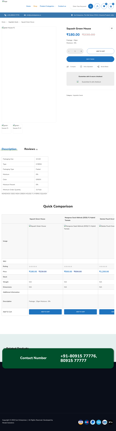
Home (3, 22)
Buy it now (90, 59)
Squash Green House (37, 219)
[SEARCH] (90, 6)
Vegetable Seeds (13, 22)
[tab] (11, 149)
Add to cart (100, 51)
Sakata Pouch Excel (107, 219)
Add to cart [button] (45, 312)
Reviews (31, 149)
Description (9, 149)
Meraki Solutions (8, 423)
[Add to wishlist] (111, 28)
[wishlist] (104, 6)
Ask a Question (88, 67)
